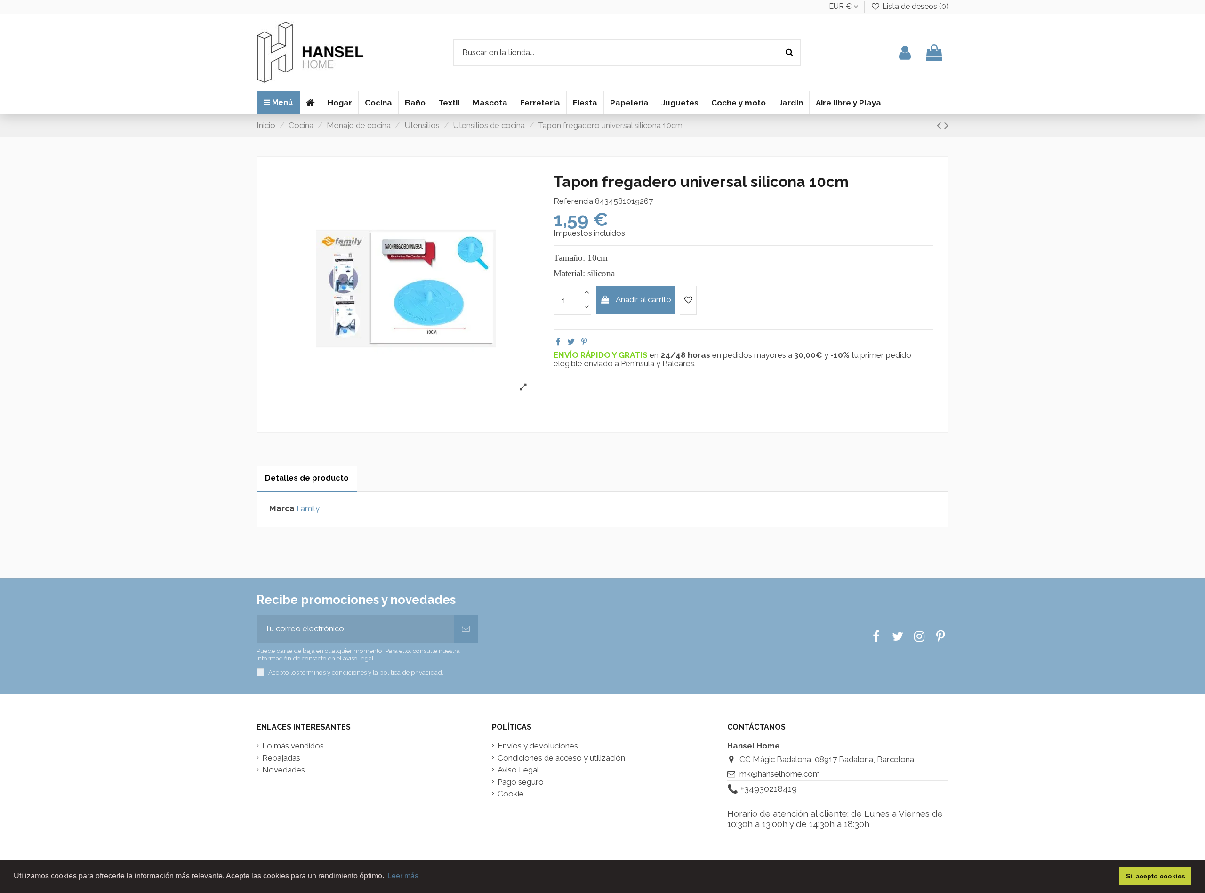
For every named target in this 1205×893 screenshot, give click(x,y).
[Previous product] (940, 125)
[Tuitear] (571, 341)
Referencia (573, 201)
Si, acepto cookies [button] (1155, 876)
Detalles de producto (307, 478)
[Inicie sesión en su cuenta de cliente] (905, 52)
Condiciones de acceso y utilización (561, 758)
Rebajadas (281, 758)
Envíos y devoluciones (538, 745)
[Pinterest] (584, 341)
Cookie (511, 793)
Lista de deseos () (914, 6)
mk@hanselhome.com (779, 774)
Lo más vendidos (293, 745)
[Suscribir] (466, 629)
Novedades (283, 769)
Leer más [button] (402, 876)
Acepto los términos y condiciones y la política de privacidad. (355, 672)
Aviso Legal (518, 769)
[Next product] (946, 125)
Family (308, 508)
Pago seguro (521, 782)
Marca (282, 508)
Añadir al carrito (643, 299)
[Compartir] (558, 341)
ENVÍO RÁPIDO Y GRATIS (602, 355)
